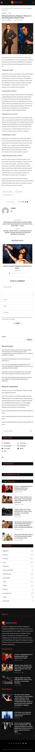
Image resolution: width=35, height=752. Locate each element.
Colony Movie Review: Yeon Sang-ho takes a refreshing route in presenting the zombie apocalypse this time (16, 372)
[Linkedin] (18, 743)
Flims (18, 562)
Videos (18, 597)
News (18, 581)
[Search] (33, 2)
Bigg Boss (18, 551)
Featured (18, 558)
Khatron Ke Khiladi (18, 570)
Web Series (18, 601)
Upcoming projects (7, 194)
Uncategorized (18, 593)
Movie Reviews (18, 574)
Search (4, 336)
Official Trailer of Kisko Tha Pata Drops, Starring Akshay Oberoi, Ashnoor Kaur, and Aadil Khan (23, 499)
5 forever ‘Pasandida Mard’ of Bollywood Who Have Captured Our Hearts (23, 488)
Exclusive (18, 554)
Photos (18, 585)
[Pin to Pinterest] (25, 202)
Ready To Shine (18, 191)
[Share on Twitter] (23, 202)
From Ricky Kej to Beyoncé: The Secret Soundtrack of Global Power (22, 714)
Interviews (18, 566)
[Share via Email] (27, 202)
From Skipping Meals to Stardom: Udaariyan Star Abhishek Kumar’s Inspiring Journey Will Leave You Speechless (16, 405)
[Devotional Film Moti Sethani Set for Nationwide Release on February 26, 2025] (7, 537)
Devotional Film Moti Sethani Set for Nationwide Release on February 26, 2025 (23, 536)
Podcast (18, 589)
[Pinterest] (16, 743)
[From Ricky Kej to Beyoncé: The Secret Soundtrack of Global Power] (7, 715)
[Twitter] (11, 743)
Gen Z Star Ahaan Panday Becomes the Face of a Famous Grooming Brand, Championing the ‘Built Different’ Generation (17, 379)
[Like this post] (19, 202)
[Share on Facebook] (21, 202)
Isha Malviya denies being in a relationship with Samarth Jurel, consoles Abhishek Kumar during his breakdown (23, 524)
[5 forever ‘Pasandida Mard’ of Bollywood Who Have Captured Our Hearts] (7, 489)
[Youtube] (23, 743)
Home (3, 8)
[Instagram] (13, 743)
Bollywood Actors (7, 191)
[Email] (25, 743)
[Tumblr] (20, 743)
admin (9, 20)
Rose (3, 410)
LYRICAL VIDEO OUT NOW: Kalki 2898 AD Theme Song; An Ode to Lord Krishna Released (23, 512)
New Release (18, 578)
